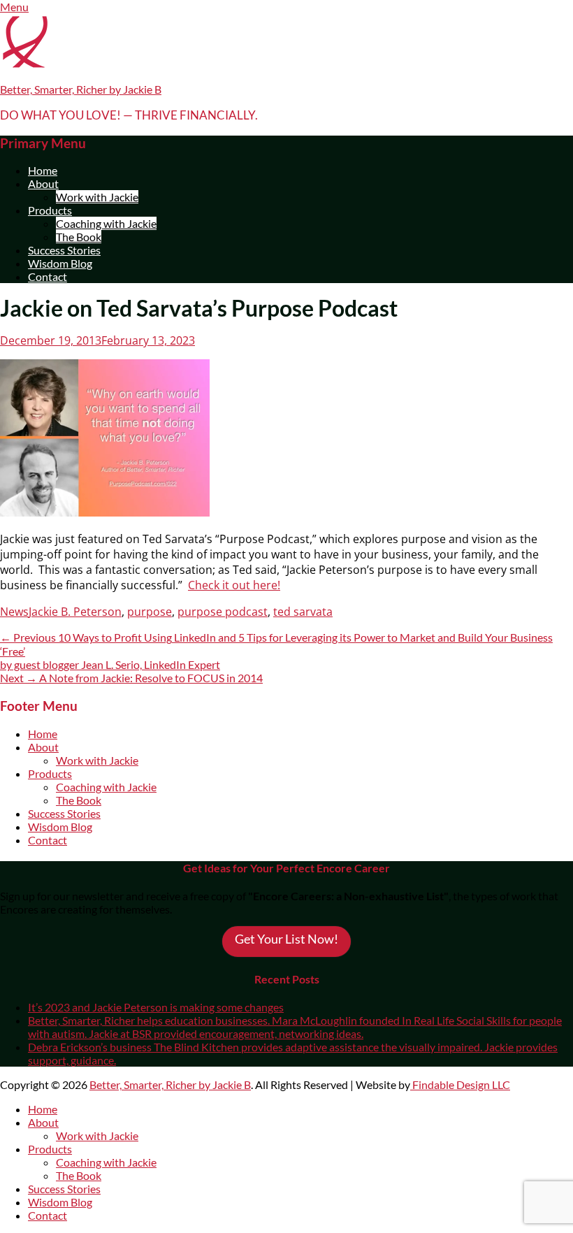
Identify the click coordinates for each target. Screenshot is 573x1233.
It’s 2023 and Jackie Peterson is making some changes (156, 1007)
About (43, 183)
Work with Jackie (97, 196)
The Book (78, 236)
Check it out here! (234, 585)
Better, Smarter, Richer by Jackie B (80, 89)
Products (50, 210)
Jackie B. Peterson (75, 611)
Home (42, 170)
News (14, 611)
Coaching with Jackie (106, 223)
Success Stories (64, 250)
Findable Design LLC (460, 1084)
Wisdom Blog (60, 263)
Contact (47, 276)
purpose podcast (222, 611)
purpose (149, 611)
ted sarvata (303, 611)
